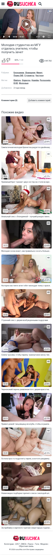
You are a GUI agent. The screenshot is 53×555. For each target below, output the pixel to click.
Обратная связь (26, 546)
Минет (39, 73)
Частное (39, 75)
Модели (44, 544)
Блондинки (19, 73)
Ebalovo (17, 80)
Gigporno (26, 80)
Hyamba (35, 80)
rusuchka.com (20, 549)
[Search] (40, 4)
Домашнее (30, 73)
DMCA (23, 544)
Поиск (30, 544)
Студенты (29, 75)
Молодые (23, 83)
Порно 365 (18, 75)
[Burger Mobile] (3, 4)
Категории (9, 544)
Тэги (37, 544)
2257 (17, 544)
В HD (16, 83)
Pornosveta (45, 80)
